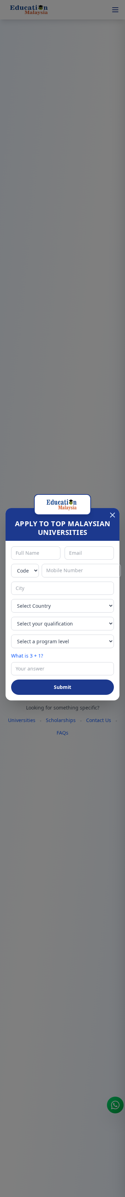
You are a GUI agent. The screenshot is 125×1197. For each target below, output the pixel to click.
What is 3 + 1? (27, 655)
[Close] (112, 515)
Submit (62, 687)
